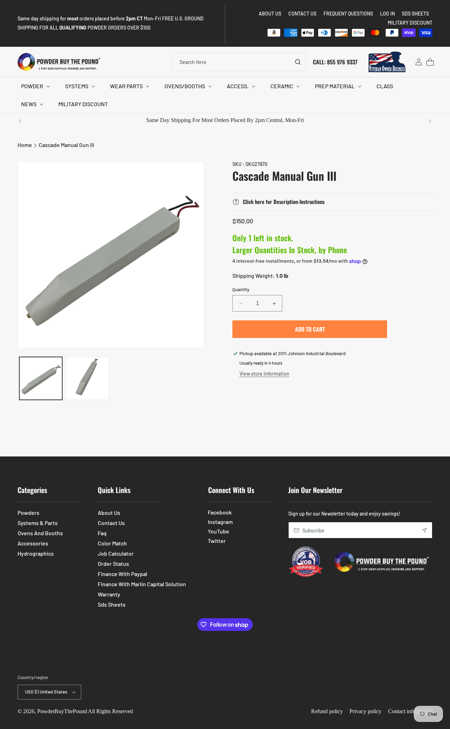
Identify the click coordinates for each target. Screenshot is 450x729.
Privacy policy (365, 711)
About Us (109, 512)
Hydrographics (36, 553)
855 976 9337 (342, 61)
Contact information (410, 711)
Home (25, 144)
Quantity (240, 289)
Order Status (113, 563)
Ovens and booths (40, 533)
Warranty (109, 594)
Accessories (33, 543)
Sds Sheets (112, 604)
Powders (28, 512)
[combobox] (239, 62)
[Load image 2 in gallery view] (87, 378)
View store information (264, 374)
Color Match (112, 543)
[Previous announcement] (20, 121)
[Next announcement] (430, 121)
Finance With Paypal (122, 573)
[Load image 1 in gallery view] (40, 378)
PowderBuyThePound (62, 711)
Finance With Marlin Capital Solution (142, 584)
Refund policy (327, 711)
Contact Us (111, 522)
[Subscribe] (424, 530)
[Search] (298, 62)
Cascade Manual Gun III (66, 144)
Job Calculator (116, 553)
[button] (34, 86)
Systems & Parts (38, 522)
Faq (102, 533)
